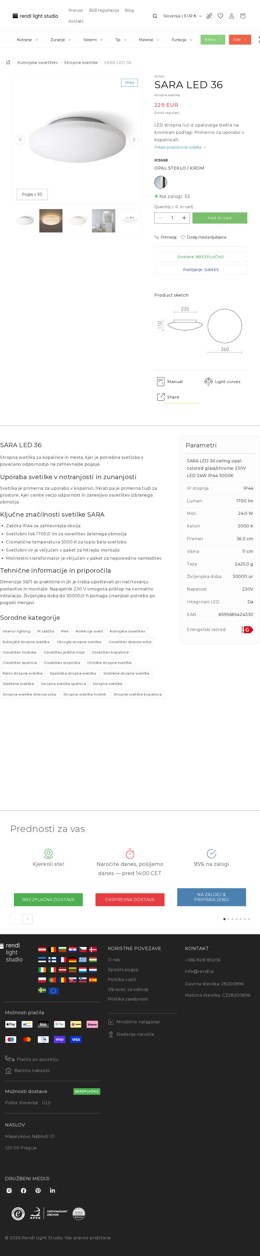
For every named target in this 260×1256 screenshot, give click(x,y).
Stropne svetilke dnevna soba (29, 694)
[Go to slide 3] (233, 919)
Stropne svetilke (81, 62)
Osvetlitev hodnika (20, 652)
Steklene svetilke (18, 684)
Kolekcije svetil (89, 631)
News (210, 39)
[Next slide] (134, 139)
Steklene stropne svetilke (126, 673)
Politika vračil (122, 979)
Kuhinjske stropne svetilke (26, 642)
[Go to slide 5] (241, 919)
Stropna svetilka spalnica (63, 684)
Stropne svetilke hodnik (84, 694)
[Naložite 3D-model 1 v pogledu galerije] (130, 221)
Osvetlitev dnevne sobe (130, 642)
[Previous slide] (20, 139)
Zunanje (58, 40)
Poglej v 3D (32, 194)
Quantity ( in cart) (173, 207)
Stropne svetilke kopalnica (137, 694)
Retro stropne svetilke (23, 673)
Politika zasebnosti (128, 999)
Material (146, 40)
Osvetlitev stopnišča (62, 663)
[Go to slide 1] (224, 919)
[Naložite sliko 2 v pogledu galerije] (51, 221)
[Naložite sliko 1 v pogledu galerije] (25, 221)
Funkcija (179, 40)
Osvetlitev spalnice (20, 663)
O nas (114, 959)
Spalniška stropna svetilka (73, 673)
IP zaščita (45, 631)
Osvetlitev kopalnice (110, 652)
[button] (154, 16)
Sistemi (90, 40)
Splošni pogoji (123, 969)
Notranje (24, 40)
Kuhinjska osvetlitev (38, 62)
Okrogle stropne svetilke (79, 642)
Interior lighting (16, 631)
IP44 (65, 631)
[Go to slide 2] (229, 919)
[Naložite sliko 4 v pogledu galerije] (104, 221)
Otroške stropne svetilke (109, 663)
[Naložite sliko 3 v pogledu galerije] (77, 221)
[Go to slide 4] (237, 919)
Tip (117, 40)
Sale (237, 39)
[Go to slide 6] (245, 919)
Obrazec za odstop (128, 989)
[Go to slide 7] (249, 919)
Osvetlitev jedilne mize (64, 652)
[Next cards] (27, 919)
